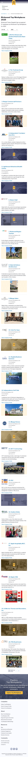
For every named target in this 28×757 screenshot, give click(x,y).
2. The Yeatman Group (16, 70)
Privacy (13, 754)
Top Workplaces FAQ (5, 715)
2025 (12, 29)
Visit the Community (5, 740)
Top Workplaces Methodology (7, 721)
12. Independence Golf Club (10, 390)
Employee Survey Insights (6, 733)
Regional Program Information (7, 717)
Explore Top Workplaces (14, 692)
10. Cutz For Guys (14, 330)
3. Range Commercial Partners (11, 101)
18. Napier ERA (13, 577)
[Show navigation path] (9, 13)
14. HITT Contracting (15, 449)
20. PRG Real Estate (15, 642)
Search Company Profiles (6, 706)
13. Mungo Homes (14, 422)
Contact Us (3, 744)
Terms (10, 754)
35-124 (3, 29)
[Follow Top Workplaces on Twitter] (14, 749)
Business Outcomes (5, 734)
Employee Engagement (6, 731)
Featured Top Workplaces (6, 708)
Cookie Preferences (19, 754)
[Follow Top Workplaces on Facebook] (11, 749)
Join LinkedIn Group (5, 742)
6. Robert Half (13, 200)
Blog (2, 727)
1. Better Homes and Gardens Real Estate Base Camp (17, 36)
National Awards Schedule (6, 719)
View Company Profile (7, 50)
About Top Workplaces (5, 714)
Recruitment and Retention (6, 729)
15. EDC (11, 480)
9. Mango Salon (13, 298)
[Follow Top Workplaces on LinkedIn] (17, 749)
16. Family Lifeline (14, 512)
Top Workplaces (4, 13)
